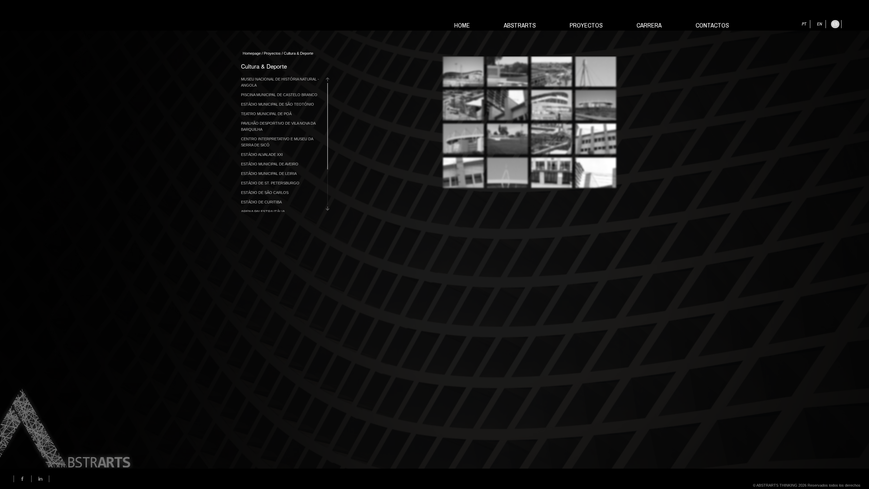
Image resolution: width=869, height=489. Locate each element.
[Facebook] (22, 479)
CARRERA (649, 23)
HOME (462, 23)
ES (835, 24)
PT (804, 24)
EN (819, 24)
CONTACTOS (712, 23)
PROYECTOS (586, 23)
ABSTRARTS (520, 23)
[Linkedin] (40, 479)
